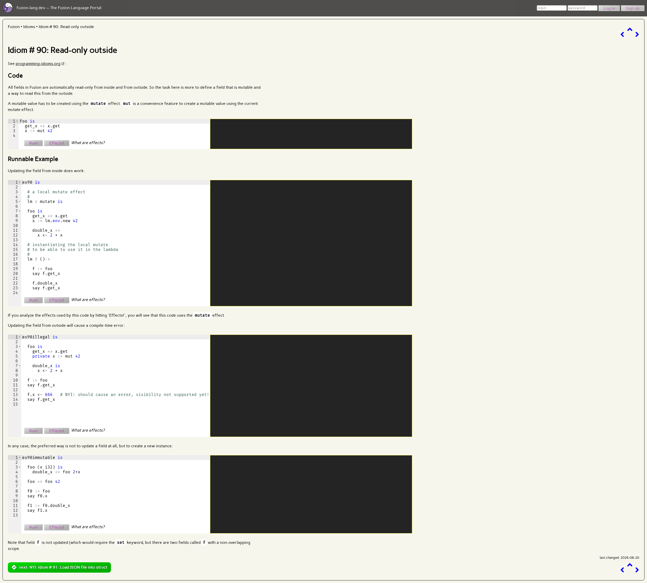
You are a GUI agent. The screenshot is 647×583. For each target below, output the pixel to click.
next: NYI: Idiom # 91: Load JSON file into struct (63, 567)
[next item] (637, 34)
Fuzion (14, 26)
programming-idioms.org (38, 63)
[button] (17, 121)
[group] (13, 134)
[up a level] (629, 29)
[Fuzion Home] (8, 11)
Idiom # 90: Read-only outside (66, 26)
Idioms (29, 26)
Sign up (632, 8)
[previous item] (622, 34)
